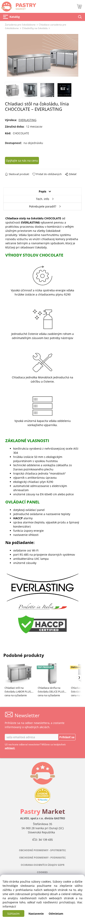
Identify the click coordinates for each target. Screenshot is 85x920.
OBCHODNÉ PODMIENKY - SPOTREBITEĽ (42, 850)
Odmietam (56, 913)
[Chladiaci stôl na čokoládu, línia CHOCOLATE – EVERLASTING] (42, 55)
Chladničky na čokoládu (35, 28)
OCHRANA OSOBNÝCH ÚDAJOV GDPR (42, 865)
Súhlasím (13, 913)
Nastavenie (36, 913)
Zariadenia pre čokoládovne (20, 24)
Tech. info (42, 199)
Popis (42, 191)
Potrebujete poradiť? (42, 206)
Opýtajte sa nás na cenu (22, 160)
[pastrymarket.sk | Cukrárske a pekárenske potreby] (18, 5)
